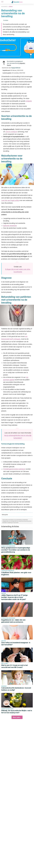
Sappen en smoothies (7, 708)
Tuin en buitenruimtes (7, 570)
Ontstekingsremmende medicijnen (14, 469)
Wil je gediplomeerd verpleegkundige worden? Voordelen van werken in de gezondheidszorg (15, 550)
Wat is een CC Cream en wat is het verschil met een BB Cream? (14, 666)
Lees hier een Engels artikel (10, 200)
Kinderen (3, 686)
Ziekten (11, 6)
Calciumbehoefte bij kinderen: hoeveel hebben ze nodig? (16, 689)
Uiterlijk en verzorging (8, 546)
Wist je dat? (4, 663)
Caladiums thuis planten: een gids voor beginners (16, 574)
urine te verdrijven (11, 132)
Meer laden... (17, 717)
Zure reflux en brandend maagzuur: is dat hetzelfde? (15, 644)
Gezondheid (4, 6)
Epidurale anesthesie (10, 225)
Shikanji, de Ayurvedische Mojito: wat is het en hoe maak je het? (16, 712)
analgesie (29, 101)
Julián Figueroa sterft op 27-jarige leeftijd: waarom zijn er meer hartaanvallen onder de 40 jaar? (14, 597)
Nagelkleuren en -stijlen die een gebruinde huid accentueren (13, 621)
